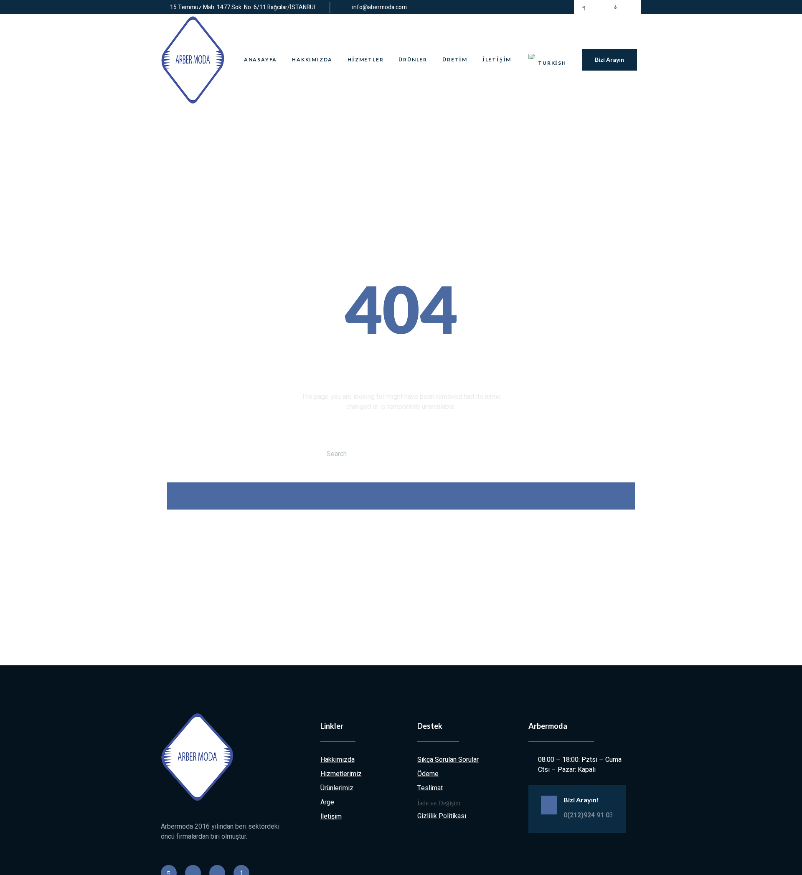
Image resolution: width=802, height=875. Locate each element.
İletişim (496, 59)
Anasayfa (260, 59)
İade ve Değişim (438, 803)
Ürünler (412, 59)
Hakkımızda (312, 59)
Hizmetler (365, 59)
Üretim (454, 59)
